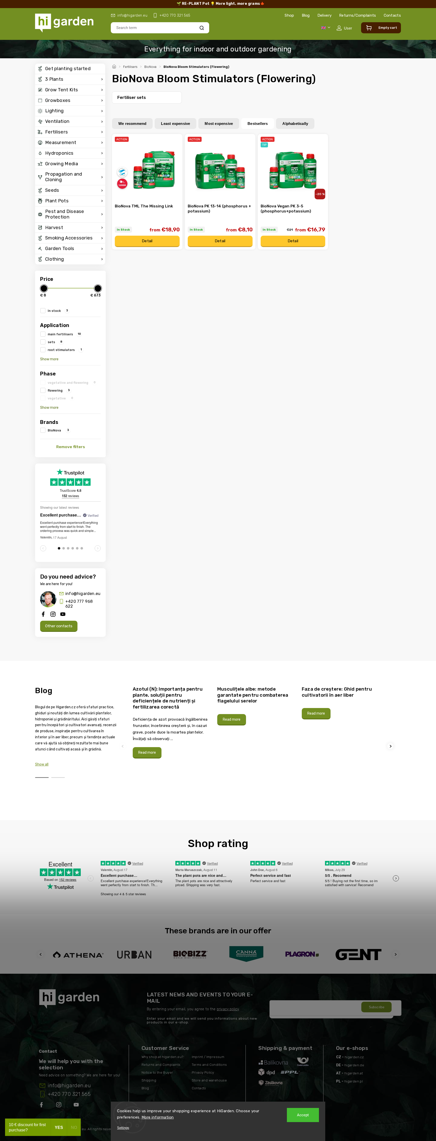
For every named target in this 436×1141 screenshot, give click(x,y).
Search (201, 27)
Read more (147, 752)
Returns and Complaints (161, 1065)
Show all (41, 764)
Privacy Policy (203, 1072)
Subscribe (377, 1007)
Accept (303, 1115)
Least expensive (175, 123)
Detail (147, 241)
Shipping (149, 1080)
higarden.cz (354, 1057)
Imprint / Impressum (208, 1057)
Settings (123, 1128)
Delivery (324, 15)
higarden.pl (353, 1081)
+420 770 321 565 (69, 1094)
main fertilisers (64, 334)
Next (391, 746)
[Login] (344, 28)
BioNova (58, 430)
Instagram (59, 1105)
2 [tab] (58, 777)
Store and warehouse (209, 1080)
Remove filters (70, 447)
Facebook (42, 1105)
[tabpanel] (172, 722)
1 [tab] (42, 777)
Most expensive (219, 123)
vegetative (60, 398)
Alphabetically (295, 123)
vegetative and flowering (72, 383)
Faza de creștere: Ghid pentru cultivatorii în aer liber (337, 692)
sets (55, 342)
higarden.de (354, 1065)
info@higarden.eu (82, 593)
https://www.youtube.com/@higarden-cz (78, 1105)
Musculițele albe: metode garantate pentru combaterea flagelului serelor (252, 695)
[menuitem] (70, 69)
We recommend (132, 123)
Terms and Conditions (209, 1065)
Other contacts (58, 626)
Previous (123, 746)
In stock (58, 311)
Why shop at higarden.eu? (163, 1057)
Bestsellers (258, 123)
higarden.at (353, 1073)
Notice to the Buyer (157, 1072)
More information (158, 1117)
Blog (306, 15)
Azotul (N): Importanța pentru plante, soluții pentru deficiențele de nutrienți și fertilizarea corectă (168, 698)
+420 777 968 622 (79, 604)
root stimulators (65, 350)
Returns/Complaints (357, 15)
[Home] (115, 65)
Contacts (392, 15)
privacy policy (228, 1009)
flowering (59, 390)
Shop (289, 15)
